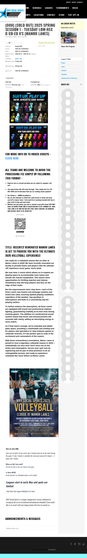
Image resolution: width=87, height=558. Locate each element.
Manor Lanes (18, 58)
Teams (63, 66)
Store (62, 14)
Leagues (49, 7)
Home (26, 7)
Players (63, 63)
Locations (39, 14)
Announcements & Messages (69, 78)
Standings (64, 74)
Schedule (37, 7)
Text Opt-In (73, 14)
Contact (51, 14)
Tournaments (62, 7)
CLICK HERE (12, 158)
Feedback (80, 2)
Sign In (74, 2)
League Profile (66, 59)
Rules (75, 7)
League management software (40, 549)
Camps (27, 14)
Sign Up (68, 2)
